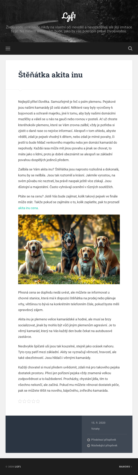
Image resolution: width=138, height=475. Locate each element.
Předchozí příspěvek (103, 439)
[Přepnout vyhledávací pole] (130, 48)
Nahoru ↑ (125, 466)
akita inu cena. (28, 208)
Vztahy (95, 428)
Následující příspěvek (104, 445)
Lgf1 (69, 15)
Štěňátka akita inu (50, 74)
